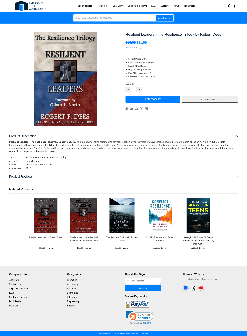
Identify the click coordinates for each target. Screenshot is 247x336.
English (71, 305)
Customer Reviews (170, 5)
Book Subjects (84, 5)
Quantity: (130, 84)
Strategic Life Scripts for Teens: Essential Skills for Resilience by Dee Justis (198, 240)
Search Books (164, 18)
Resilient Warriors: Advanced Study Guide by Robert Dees (84, 239)
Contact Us (118, 5)
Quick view (45, 215)
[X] (141, 109)
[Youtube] (201, 288)
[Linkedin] (146, 109)
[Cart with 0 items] (236, 6)
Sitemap (13, 305)
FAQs (153, 5)
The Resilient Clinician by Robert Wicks (122, 239)
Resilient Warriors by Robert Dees (45, 237)
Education (72, 297)
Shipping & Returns (137, 5)
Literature (72, 279)
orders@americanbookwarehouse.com (200, 279)
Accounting (72, 284)
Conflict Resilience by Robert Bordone (160, 239)
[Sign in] (229, 6)
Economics (72, 292)
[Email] (131, 109)
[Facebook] (127, 109)
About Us (103, 5)
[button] (139, 317)
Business (71, 288)
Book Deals (189, 5)
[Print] (136, 109)
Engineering (73, 301)
